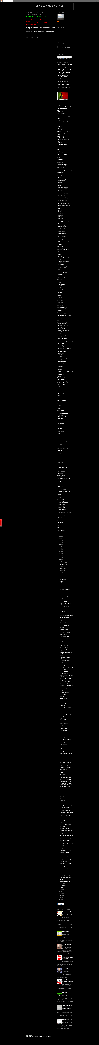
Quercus (59, 520)
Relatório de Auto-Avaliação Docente (64, 923)
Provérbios (59, 345)
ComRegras (59, 402)
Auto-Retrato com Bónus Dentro (66, 757)
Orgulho (59, 302)
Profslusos (59, 425)
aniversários (60, 126)
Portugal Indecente (61, 328)
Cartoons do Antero (61, 400)
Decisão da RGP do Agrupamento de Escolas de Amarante (67, 957)
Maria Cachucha (60, 453)
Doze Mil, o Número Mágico (65, 681)
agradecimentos (60, 113)
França (58, 243)
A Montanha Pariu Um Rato (65, 707)
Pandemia (59, 303)
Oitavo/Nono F (60, 464)
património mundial (61, 307)
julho (61, 572)
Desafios (59, 183)
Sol (58, 527)
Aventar (59, 397)
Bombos (59, 146)
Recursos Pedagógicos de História (64, 87)
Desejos (59, 185)
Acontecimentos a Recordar (63, 106)
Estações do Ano (61, 220)
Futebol (59, 244)
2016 (60, 555)
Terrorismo (59, 366)
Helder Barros (60, 450)
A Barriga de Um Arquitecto (63, 393)
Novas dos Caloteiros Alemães (66, 779)
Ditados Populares (61, 200)
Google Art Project (61, 496)
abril (61, 577)
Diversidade (59, 202)
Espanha (59, 218)
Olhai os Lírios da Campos (63, 416)
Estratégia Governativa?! (65, 875)
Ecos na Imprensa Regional (63, 205)
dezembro (62, 562)
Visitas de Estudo (61, 384)
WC (58, 386)
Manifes (59, 289)
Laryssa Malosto (60, 460)
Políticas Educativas (61, 323)
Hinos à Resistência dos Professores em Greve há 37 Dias (67, 981)
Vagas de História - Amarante (66, 688)
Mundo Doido (62, 795)
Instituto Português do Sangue (63, 506)
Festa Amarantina (61, 234)
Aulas (58, 134)
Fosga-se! (62, 718)
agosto (61, 570)
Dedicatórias (60, 180)
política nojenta (35, 32)
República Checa (61, 351)
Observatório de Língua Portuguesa (64, 514)
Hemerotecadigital (61, 501)
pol (58, 320)
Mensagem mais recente (31, 42)
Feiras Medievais (61, 233)
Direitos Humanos (61, 197)
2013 (60, 561)
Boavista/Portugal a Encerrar (66, 830)
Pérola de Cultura (61, 420)
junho (61, 574)
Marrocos (59, 290)
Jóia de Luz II (60, 277)
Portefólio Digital (60, 79)
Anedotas (59, 124)
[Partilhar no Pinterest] (53, 31)
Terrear (58, 433)
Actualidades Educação (62, 108)
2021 (60, 546)
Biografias (59, 480)
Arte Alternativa (60, 133)
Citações (59, 162)
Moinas (59, 297)
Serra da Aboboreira (61, 361)
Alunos (58, 115)
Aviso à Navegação (64, 789)
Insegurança (60, 264)
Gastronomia (60, 246)
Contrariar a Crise (63, 711)
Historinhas (59, 253)
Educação (59, 206)
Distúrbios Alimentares (62, 198)
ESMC (58, 216)
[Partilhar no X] (50, 31)
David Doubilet (60, 486)
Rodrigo (59, 354)
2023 (60, 542)
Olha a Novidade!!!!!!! (64, 683)
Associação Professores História (64, 476)
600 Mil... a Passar (64, 673)
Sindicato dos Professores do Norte (64, 524)
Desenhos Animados (61, 187)
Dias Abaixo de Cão (61, 193)
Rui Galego (59, 428)
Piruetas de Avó (60, 421)
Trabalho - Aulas (63, 732)
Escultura (59, 215)
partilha (59, 305)
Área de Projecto (61, 129)
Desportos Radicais (61, 192)
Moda (58, 295)
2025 (60, 538)
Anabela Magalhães (49, 6)
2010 (60, 893)
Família (59, 229)
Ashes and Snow (61, 475)
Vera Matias (59, 444)
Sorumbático (60, 430)
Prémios (59, 336)
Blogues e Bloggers (61, 144)
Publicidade (59, 346)
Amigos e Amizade (61, 120)
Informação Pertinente (62, 261)
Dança (58, 177)
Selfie (58, 359)
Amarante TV (60, 473)
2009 (60, 895)
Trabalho (59, 369)
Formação (59, 239)
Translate (68, 58)
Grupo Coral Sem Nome (62, 249)
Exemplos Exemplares (62, 226)
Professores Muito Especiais (63, 340)
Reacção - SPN (63, 669)
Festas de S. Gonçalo (62, 238)
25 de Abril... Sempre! (64, 638)
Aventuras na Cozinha (62, 139)
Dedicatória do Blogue (62, 179)
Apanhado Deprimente (64, 622)
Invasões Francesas (61, 266)
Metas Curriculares (64, 819)
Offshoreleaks (63, 751)
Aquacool (59, 128)
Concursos (62, 655)
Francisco (59, 465)
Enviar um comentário (30, 40)
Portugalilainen (60, 423)
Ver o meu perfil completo (64, 23)
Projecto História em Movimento (64, 341)
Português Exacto (61, 517)
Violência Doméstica (61, 381)
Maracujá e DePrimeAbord (62, 467)
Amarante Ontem (63, 665)
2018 (60, 551)
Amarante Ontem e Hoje (62, 116)
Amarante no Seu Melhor (65, 589)
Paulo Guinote (60, 418)
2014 (60, 559)
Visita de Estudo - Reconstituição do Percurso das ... (66, 583)
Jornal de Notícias (61, 507)
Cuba (58, 174)
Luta (58, 285)
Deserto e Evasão (61, 188)
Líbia (58, 282)
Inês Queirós (60, 442)
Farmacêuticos (60, 231)
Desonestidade (60, 190)
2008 (60, 897)
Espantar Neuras (63, 733)
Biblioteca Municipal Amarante (63, 478)
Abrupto (59, 395)
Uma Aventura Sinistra (62, 435)
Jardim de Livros (60, 410)
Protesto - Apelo (63, 737)
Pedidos (59, 310)
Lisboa (61, 700)
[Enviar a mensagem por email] (48, 31)
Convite (61, 702)
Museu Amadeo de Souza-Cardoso (64, 512)
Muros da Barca (63, 769)
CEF (58, 156)
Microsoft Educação (61, 509)
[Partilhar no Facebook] (52, 31)
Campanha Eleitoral (61, 151)
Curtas (58, 175)
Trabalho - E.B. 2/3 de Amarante (64, 371)
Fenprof (59, 494)
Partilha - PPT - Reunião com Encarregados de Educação (66, 994)
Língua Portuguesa (61, 284)
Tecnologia (59, 364)
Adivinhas (59, 111)
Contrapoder (60, 169)
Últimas (61, 746)
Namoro (61, 712)
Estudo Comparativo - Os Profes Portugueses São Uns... (65, 649)
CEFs (58, 157)
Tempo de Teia (60, 431)
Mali (58, 287)
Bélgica (59, 142)
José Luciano (60, 462)
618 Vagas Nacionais (64, 692)
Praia (58, 333)
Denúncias (59, 182)
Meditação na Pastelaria (62, 413)
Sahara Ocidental (61, 358)
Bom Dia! (62, 627)
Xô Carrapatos (63, 579)
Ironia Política (60, 267)
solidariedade (60, 363)
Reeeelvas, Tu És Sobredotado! (66, 859)
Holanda (59, 254)
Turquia (59, 373)
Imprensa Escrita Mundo (62, 502)
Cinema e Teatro (60, 160)
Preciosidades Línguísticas (63, 335)
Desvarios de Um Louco (62, 407)
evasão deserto (60, 225)
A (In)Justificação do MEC (65, 671)
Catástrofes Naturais (61, 154)
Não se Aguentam (63, 709)
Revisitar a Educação (61, 426)
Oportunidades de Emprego (65, 873)
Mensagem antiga (51, 42)
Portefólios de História (62, 325)
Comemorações (60, 165)
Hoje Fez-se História (64, 640)
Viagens (59, 376)
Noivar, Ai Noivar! (63, 634)
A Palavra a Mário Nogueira (65, 850)
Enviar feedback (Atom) (36, 44)
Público (59, 519)
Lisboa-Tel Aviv (60, 411)
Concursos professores (65, 721)
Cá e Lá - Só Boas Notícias (65, 824)
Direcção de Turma (61, 195)
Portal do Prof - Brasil (62, 515)
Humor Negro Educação (62, 257)
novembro (62, 564)
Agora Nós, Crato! (63, 861)
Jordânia (59, 279)
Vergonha (62, 748)
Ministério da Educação (62, 510)
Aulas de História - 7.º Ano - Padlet (64, 64)
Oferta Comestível (63, 730)
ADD (58, 110)
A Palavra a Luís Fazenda (65, 781)
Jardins (59, 271)
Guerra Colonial (60, 499)
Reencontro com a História (63, 348)
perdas (58, 312)
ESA (58, 211)
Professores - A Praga (64, 826)
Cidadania (59, 159)
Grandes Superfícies (61, 248)
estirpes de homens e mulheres (64, 221)
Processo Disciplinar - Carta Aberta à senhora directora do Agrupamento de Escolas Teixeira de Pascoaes (67, 1008)
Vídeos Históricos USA (62, 530)
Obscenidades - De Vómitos (66, 838)
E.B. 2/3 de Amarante (62, 203)
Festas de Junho (61, 236)
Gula (58, 251)
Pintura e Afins (60, 317)
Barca (58, 141)
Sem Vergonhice (63, 690)
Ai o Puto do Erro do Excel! (65, 719)
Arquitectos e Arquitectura (62, 131)
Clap (58, 452)
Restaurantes (60, 353)
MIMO (58, 294)
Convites (59, 172)
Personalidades (60, 313)
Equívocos (59, 210)
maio (61, 575)
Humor (58, 256)
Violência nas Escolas (62, 382)
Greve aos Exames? (64, 749)
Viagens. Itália (60, 377)
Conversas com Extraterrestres (64, 170)
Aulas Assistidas (61, 136)
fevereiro (62, 885)
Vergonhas (59, 374)
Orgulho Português (64, 802)
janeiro (61, 887)
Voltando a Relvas (63, 854)
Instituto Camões (61, 504)
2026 (60, 536)
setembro (62, 568)
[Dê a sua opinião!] (49, 31)
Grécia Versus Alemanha (65, 828)
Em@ (58, 408)
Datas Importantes (61, 484)
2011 (60, 891)
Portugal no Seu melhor (62, 330)
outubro (62, 566)
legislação (59, 280)
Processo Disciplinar (61, 338)
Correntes (59, 403)
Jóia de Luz (59, 275)
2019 (60, 549)
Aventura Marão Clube (64, 636)
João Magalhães (60, 274)
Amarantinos (62, 591)
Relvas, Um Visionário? (65, 852)
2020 (60, 548)
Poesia (58, 318)
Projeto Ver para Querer (62, 343)
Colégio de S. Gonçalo (62, 164)
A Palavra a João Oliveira (65, 872)
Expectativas (60, 228)
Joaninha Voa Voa (61, 272)
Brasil (58, 147)
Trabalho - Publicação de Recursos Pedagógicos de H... (66, 619)
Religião (59, 349)
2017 (60, 553)
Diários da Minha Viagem (62, 441)
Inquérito (59, 262)
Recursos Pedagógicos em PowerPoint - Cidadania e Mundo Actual (64, 77)
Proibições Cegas (63, 822)
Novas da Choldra (63, 866)
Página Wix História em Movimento (64, 66)
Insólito (61, 613)
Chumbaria (62, 857)
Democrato (59, 405)
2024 (60, 540)
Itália (58, 269)
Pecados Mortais (61, 308)
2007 (60, 899)
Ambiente (59, 118)
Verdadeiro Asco (63, 735)
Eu (58, 223)
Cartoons (59, 152)
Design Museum (60, 488)
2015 (60, 557)
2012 (60, 889)
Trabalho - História (63, 611)
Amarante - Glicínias (64, 629)
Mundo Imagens (60, 415)
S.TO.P (59, 356)
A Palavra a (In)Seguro (64, 856)
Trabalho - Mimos (63, 698)
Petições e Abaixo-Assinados (63, 315)
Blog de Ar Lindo (60, 398)
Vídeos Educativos (61, 379)
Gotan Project (60, 497)
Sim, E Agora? (63, 664)
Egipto (58, 208)
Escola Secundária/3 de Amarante (64, 492)
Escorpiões (59, 213)
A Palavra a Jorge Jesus (65, 594)
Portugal (59, 327)
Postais (59, 331)
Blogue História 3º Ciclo (62, 67)
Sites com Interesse (61, 525)
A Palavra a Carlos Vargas (65, 777)
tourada (59, 368)
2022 (60, 544)
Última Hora (62, 696)
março (61, 883)
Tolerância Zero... (63, 820)
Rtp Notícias (60, 522)
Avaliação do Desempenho (63, 137)
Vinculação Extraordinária (65, 796)
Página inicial (42, 42)
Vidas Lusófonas (61, 529)
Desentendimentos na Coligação (66, 615)
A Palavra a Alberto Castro (65, 877)
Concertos (59, 167)
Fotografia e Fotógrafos (62, 241)
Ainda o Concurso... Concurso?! (66, 667)
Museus (59, 299)
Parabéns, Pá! (63, 694)
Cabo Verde (59, 149)
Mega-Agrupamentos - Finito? (66, 881)
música (59, 300)
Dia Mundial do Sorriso (64, 609)
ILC (58, 259)
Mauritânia (59, 292)
